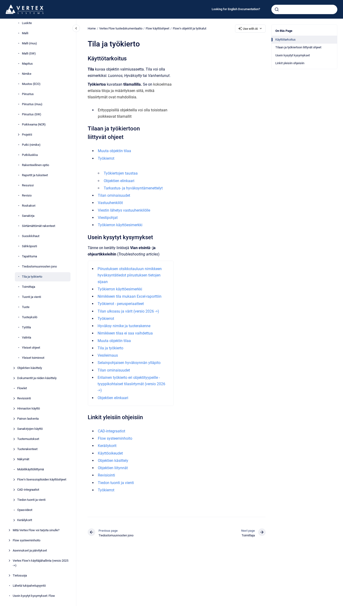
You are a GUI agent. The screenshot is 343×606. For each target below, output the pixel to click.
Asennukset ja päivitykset (30, 550)
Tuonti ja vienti (31, 297)
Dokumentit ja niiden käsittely (37, 378)
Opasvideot (24, 510)
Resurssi (28, 185)
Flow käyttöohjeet (157, 28)
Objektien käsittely (29, 368)
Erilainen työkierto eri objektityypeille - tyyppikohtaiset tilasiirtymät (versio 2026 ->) (131, 384)
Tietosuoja (20, 575)
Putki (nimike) (31, 144)
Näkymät (23, 459)
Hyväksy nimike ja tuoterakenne (124, 326)
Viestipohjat (108, 217)
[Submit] (277, 9)
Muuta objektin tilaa (114, 151)
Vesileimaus (108, 355)
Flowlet (22, 388)
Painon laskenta (28, 418)
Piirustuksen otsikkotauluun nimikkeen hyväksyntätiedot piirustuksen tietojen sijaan (130, 275)
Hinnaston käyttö (28, 408)
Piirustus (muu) (32, 104)
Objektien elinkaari (119, 181)
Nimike (26, 73)
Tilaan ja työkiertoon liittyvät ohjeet (298, 47)
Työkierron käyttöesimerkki (120, 225)
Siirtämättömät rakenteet (38, 226)
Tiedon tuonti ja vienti (31, 500)
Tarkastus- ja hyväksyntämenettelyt (133, 188)
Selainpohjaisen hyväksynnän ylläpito (129, 362)
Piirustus (28, 94)
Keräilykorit (24, 520)
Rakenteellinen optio (35, 165)
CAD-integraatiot (28, 489)
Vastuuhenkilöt (110, 203)
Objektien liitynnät (113, 468)
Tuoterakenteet (27, 449)
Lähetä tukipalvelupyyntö (29, 585)
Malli (25, 33)
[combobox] (304, 9)
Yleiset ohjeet (31, 347)
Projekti (27, 134)
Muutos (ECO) (31, 84)
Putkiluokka (30, 155)
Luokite (27, 23)
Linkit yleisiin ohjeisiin (289, 63)
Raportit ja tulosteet (35, 175)
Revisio (27, 195)
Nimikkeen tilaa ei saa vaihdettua (125, 333)
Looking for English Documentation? (236, 9)
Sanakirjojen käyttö (30, 428)
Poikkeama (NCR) (34, 124)
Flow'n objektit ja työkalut (189, 28)
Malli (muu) (29, 43)
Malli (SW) (29, 53)
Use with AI (250, 28)
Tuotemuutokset (28, 439)
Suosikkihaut (30, 236)
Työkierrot (106, 158)
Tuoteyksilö (29, 317)
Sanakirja (28, 215)
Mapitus (27, 63)
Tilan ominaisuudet (114, 195)
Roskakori (28, 205)
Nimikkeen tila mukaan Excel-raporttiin (129, 296)
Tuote (25, 307)
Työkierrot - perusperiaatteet (121, 303)
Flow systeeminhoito (26, 540)
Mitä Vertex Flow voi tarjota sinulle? (36, 530)
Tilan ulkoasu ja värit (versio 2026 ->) (128, 311)
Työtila (26, 327)
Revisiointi (24, 398)
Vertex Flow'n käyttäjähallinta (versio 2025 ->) (40, 563)
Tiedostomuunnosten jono (39, 266)
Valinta (26, 337)
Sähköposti (29, 246)
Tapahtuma (29, 256)
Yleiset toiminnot (33, 357)
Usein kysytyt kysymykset (292, 55)
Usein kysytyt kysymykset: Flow (34, 596)
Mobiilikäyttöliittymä (30, 469)
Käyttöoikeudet (110, 453)
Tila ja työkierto (32, 276)
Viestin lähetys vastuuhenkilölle (124, 210)
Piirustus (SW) (31, 114)
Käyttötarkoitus (285, 39)
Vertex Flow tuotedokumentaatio (120, 28)
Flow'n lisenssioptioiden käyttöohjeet (41, 479)
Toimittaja (28, 286)
